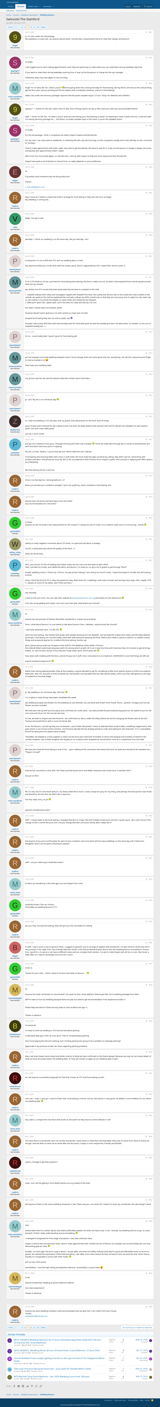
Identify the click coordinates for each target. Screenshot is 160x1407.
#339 (150, 1021)
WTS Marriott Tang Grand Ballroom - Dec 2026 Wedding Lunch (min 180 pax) (51, 1376)
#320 (150, 518)
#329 (150, 787)
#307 (150, 193)
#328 (150, 766)
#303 (150, 83)
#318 (150, 476)
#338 (150, 985)
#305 (150, 125)
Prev (11, 27)
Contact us (108, 1400)
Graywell (17, 1371)
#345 (150, 1158)
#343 (150, 1115)
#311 (150, 277)
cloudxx (16, 1379)
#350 (150, 1307)
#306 (150, 167)
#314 (150, 374)
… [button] (19, 27)
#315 (150, 395)
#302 (150, 58)
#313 (150, 353)
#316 (150, 416)
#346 (150, 1179)
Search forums (21, 10)
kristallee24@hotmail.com (36, 1316)
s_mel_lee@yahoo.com (35, 187)
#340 (150, 1052)
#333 (150, 879)
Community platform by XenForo (80, 1405)
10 (37, 27)
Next (43, 27)
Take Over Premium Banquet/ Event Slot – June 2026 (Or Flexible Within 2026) (52, 1368)
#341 (150, 1073)
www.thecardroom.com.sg (83, 598)
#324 (150, 610)
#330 (150, 816)
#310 (150, 256)
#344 (150, 1136)
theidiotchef (143, 1371)
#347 (150, 1200)
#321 (150, 539)
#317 (150, 439)
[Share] (146, 32)
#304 (150, 104)
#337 (150, 964)
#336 (150, 942)
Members (47, 6)
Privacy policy (133, 1400)
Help (141, 1400)
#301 (150, 32)
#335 (150, 921)
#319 (150, 497)
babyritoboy (18, 1363)
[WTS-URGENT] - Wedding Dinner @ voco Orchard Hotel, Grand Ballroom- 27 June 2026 (57, 1350)
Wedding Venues (38, 1345)
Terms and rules (120, 1400)
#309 (150, 235)
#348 (150, 1221)
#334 (150, 900)
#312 (150, 332)
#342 (150, 1094)
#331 (150, 837)
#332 (150, 858)
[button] (40, 6)
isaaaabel (17, 1345)
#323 (150, 588)
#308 (150, 214)
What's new (33, 6)
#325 (150, 667)
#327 (150, 745)
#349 (150, 1273)
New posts (10, 10)
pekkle (10, 23)
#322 (150, 560)
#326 (150, 688)
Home (10, 6)
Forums (20, 6)
